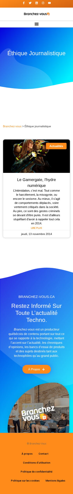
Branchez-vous (12, 126)
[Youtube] (49, 3)
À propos (27, 453)
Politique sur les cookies (25, 480)
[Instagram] (43, 3)
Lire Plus (36, 228)
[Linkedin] (36, 3)
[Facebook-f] (23, 3)
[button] (36, 24)
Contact (43, 453)
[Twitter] (30, 3)
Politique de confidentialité (36, 471)
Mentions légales (55, 480)
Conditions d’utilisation (36, 462)
